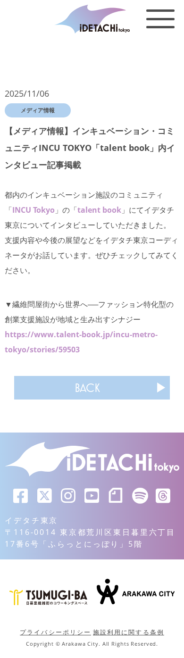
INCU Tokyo (33, 210)
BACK (87, 388)
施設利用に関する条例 (128, 632)
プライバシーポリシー (55, 632)
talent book (99, 210)
